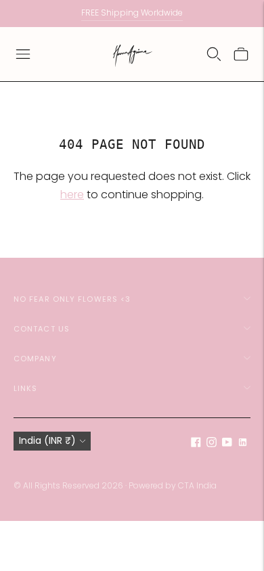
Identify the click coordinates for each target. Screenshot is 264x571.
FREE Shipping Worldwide (132, 12)
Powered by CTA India (173, 485)
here (72, 194)
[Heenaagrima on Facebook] (196, 444)
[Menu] (23, 54)
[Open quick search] (213, 54)
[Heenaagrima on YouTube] (227, 444)
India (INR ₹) (47, 440)
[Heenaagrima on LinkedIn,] (243, 444)
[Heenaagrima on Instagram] (211, 444)
